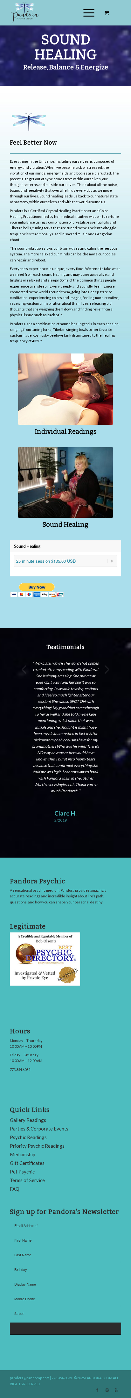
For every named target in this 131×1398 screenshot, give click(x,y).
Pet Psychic (22, 1171)
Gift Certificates (27, 1163)
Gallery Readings (28, 1120)
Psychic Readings (28, 1137)
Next (106, 669)
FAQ (14, 1189)
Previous (24, 669)
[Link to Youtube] (116, 1390)
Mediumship (22, 1154)
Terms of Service (27, 1180)
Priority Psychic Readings (37, 1146)
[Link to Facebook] (97, 1390)
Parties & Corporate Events (39, 1128)
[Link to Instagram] (107, 1390)
